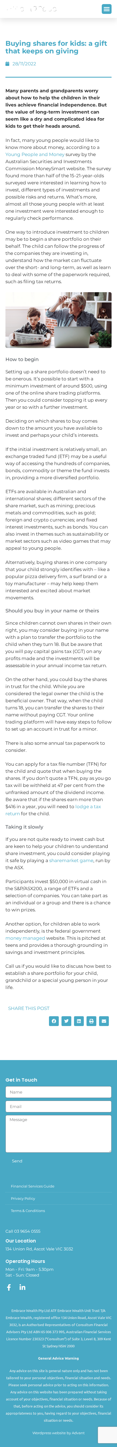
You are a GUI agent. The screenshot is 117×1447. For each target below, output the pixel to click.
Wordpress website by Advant (58, 1433)
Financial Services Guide (32, 1186)
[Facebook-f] (8, 1287)
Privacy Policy (23, 1198)
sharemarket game (71, 860)
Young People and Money (34, 154)
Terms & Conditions (28, 1210)
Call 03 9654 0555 (22, 1231)
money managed (25, 938)
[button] (107, 9)
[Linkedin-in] (22, 1287)
